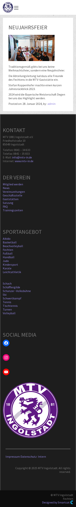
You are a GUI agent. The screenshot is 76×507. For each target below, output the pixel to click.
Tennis (7, 302)
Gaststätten (10, 199)
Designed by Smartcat (56, 502)
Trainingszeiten (13, 210)
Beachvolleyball (13, 246)
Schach (7, 283)
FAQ (5, 206)
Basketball (10, 242)
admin (52, 104)
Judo (6, 261)
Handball (8, 257)
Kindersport (10, 264)
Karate (7, 268)
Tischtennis (10, 306)
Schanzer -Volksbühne (17, 291)
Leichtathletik (12, 272)
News (6, 188)
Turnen (7, 309)
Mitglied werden (13, 184)
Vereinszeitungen (14, 191)
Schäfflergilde (11, 287)
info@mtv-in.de (22, 157)
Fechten (8, 250)
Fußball (8, 253)
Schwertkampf (12, 298)
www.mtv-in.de (24, 161)
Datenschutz (29, 456)
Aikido (7, 238)
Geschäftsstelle (12, 195)
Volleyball (9, 313)
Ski (4, 294)
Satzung (8, 203)
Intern (42, 456)
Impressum (13, 456)
